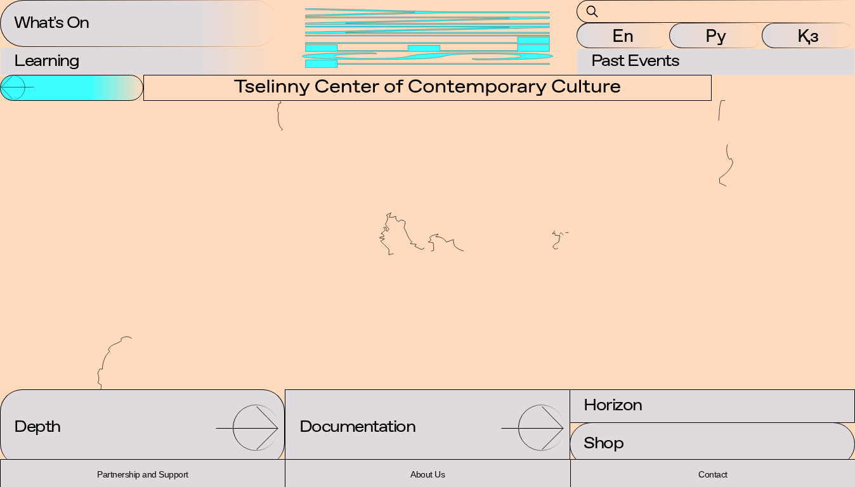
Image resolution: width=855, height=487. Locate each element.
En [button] (623, 35)
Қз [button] (808, 35)
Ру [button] (715, 35)
